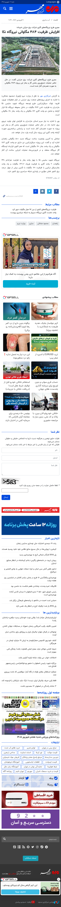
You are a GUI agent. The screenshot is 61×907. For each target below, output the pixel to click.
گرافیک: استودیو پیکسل (23, 902)
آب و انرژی (46, 20)
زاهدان (55, 223)
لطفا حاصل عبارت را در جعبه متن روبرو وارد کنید (39, 485)
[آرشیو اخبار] (19, 847)
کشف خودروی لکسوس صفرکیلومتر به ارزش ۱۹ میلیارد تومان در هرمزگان (31, 642)
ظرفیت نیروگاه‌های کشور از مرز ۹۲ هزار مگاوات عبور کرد (34, 209)
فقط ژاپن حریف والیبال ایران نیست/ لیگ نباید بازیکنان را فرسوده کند (29, 680)
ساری (31, 223)
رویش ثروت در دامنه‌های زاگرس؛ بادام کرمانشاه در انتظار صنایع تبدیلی (31, 562)
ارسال (6, 497)
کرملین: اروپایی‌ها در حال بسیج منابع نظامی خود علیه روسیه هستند (29, 549)
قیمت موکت (52, 752)
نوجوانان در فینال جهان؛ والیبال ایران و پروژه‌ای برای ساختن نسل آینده (30, 633)
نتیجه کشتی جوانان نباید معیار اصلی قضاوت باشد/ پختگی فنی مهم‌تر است (31, 651)
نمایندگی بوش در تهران (33, 766)
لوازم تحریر (31, 748)
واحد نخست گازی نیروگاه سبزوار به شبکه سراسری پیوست (33, 212)
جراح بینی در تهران (49, 748)
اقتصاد (55, 20)
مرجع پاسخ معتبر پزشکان (32, 757)
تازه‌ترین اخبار (52, 539)
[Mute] (10, 266)
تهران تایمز (19, 771)
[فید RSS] (24, 847)
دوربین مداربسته (51, 757)
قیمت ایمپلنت (51, 762)
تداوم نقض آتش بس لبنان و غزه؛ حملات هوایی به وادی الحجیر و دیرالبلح (30, 570)
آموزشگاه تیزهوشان (11, 762)
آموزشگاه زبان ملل (11, 766)
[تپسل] (4, 234)
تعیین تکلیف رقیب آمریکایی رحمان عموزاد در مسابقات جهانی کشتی (29, 626)
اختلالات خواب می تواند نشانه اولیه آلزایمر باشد (37, 657)
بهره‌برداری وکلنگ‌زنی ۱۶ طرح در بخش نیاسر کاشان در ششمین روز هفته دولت (30, 579)
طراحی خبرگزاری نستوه (46, 902)
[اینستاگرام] (37, 847)
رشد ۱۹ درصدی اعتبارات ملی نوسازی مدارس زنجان (36, 543)
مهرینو (29, 771)
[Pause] (6, 266)
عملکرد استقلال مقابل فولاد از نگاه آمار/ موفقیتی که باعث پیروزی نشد (30, 673)
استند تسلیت (25, 752)
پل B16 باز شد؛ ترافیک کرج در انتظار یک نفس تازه (36, 606)
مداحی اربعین (9, 752)
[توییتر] (33, 847)
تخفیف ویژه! (20, 892)
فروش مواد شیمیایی (11, 757)
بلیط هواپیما (52, 766)
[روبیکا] (28, 847)
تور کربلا (39, 752)
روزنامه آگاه (7, 771)
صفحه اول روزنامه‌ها (48, 693)
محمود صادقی (42, 223)
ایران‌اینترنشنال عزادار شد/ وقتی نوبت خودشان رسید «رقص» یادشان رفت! (29, 619)
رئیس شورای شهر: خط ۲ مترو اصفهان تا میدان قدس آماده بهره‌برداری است (32, 593)
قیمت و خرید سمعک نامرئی (47, 771)
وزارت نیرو (21, 223)
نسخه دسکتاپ (30, 858)
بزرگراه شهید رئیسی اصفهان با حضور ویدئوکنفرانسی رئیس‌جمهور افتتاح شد (31, 665)
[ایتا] (14, 847)
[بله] (42, 847)
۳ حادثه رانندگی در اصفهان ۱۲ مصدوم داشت (38, 686)
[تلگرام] (46, 847)
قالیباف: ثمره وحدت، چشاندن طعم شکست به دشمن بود (33, 586)
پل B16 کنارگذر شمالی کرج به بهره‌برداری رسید (37, 554)
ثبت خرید (30, 284)
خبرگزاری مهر (46, 96)
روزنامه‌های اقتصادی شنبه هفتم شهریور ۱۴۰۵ (37, 737)
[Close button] (58, 879)
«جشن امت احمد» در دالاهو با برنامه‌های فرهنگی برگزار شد (32, 600)
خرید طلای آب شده (12, 748)
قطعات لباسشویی (32, 762)
